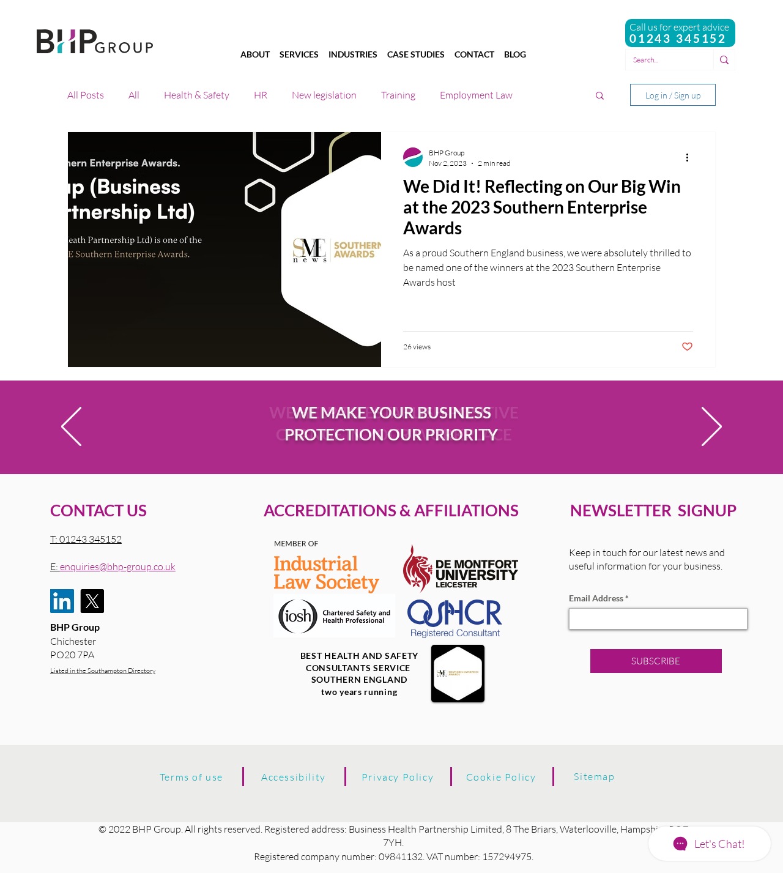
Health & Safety (196, 95)
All (133, 95)
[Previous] (71, 427)
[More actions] (691, 157)
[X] (92, 601)
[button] (600, 96)
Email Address (596, 598)
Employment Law (476, 95)
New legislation (324, 95)
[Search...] (724, 60)
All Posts (85, 95)
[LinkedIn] (62, 601)
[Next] (712, 427)
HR (260, 95)
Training (398, 95)
